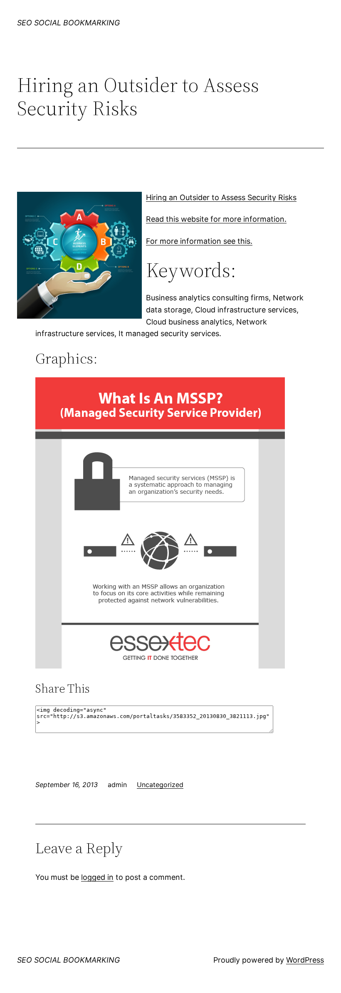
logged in (97, 877)
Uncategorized (160, 784)
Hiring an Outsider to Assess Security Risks (221, 197)
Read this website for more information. (216, 219)
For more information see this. (199, 241)
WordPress (305, 960)
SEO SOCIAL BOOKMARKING (68, 22)
